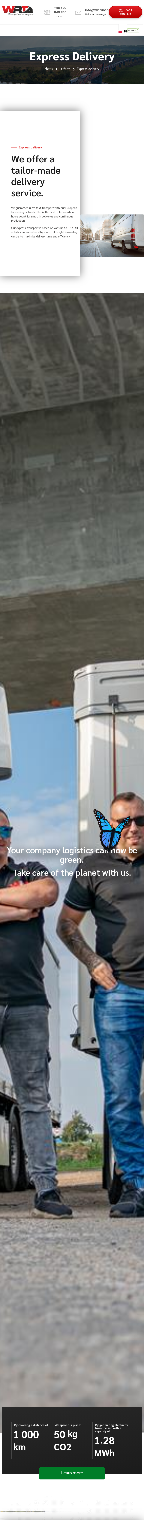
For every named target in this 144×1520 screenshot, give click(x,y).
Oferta (66, 69)
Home (49, 68)
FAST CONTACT (125, 12)
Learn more (72, 1472)
